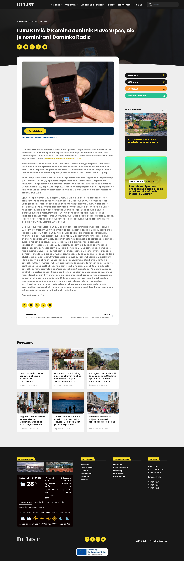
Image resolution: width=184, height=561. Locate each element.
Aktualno (43, 22)
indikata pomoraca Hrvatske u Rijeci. (63, 158)
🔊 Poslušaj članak (35, 131)
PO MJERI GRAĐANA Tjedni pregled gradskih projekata (143, 140)
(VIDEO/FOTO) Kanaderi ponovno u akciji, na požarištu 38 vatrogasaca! (32, 377)
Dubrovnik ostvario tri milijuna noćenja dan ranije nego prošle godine (102, 419)
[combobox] (162, 4)
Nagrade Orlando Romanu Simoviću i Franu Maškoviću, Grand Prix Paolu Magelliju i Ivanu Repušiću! (33, 422)
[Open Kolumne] (144, 4)
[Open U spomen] (77, 4)
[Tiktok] (98, 539)
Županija (92, 385)
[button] (19, 46)
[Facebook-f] (87, 539)
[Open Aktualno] (62, 4)
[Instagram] (92, 539)
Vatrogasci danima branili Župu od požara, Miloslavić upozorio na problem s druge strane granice (102, 377)
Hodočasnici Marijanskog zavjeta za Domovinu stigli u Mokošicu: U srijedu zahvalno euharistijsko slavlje (67, 378)
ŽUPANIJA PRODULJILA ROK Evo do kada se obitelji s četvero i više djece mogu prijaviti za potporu (67, 420)
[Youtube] (103, 539)
